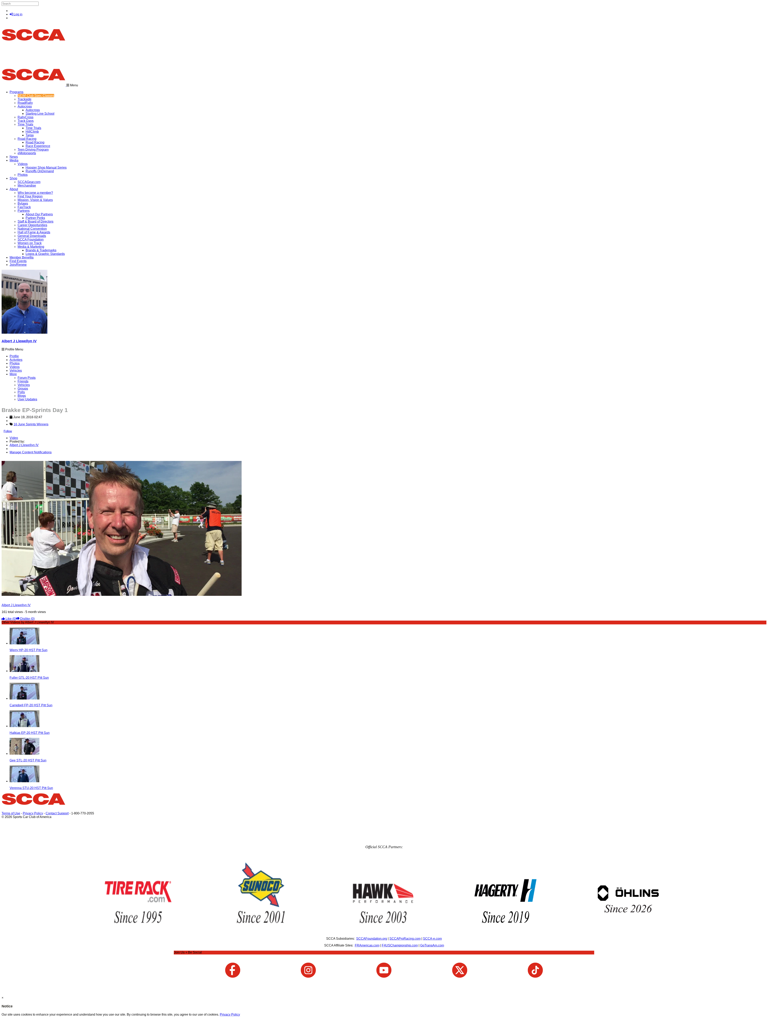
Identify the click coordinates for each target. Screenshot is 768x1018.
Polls (21, 392)
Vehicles (16, 370)
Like (10, 618)
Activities (16, 359)
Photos (15, 363)
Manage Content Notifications (31, 452)
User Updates (27, 399)
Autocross (25, 106)
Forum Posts (27, 377)
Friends (23, 381)
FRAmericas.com (367, 945)
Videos (23, 164)
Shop (13, 178)
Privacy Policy (33, 813)
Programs (16, 92)
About (14, 189)
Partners (24, 210)
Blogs (22, 395)
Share (11, 459)
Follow (8, 431)
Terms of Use (11, 813)
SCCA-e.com (432, 938)
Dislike (27, 618)
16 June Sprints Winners (31, 424)
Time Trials (25, 124)
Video (14, 438)
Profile (14, 356)
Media (14, 160)
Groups (23, 388)
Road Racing (27, 138)
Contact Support (57, 813)
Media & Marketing (31, 246)
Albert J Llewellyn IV (19, 341)
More (13, 374)
